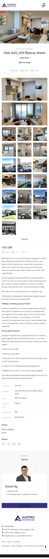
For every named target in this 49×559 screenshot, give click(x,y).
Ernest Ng (11, 486)
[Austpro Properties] (9, 5)
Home (4, 542)
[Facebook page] (45, 547)
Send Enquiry (24, 505)
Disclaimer (16, 542)
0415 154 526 (12, 491)
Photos (25, 239)
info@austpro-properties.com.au (18, 536)
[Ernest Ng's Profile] (24, 472)
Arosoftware (40, 546)
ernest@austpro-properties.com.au (22, 494)
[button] (24, 433)
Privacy (9, 542)
